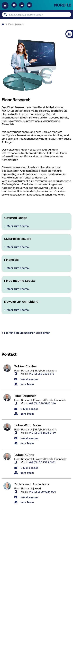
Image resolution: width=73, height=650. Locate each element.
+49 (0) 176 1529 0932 (42, 462)
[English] (29, 5)
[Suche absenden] (5, 14)
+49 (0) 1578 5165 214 (42, 403)
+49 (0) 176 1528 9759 (42, 432)
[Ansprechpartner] (14, 5)
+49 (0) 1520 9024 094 (42, 491)
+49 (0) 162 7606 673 (41, 373)
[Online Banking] (21, 5)
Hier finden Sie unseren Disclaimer (27, 332)
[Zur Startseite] (62, 5)
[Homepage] (3, 24)
